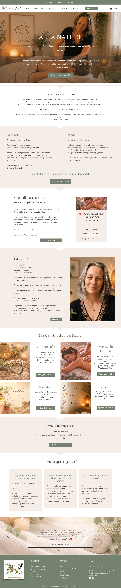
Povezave (93, 560)
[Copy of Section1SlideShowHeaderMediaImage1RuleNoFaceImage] (60, 550)
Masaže (62, 571)
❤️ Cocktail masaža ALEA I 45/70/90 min (91, 215)
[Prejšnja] (8, 535)
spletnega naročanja (90, 488)
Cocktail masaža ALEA (62, 569)
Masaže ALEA (62, 578)
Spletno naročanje (92, 566)
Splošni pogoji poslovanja (92, 573)
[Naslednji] (113, 535)
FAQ (90, 569)
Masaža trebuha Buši (105, 357)
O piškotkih (92, 575)
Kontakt (35, 560)
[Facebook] (90, 577)
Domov (61, 566)
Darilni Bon (62, 573)
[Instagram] (93, 577)
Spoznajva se (62, 576)
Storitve (63, 560)
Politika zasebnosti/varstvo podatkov (92, 571)
